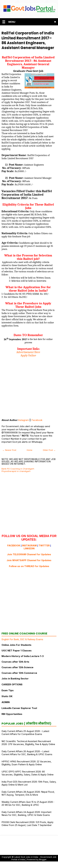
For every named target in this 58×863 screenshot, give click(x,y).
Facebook (37, 420)
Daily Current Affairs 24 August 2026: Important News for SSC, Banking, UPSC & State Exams (26, 813)
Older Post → (49, 450)
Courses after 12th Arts (15, 661)
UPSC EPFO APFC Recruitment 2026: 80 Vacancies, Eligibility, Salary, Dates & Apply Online (28, 773)
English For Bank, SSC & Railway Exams (22, 639)
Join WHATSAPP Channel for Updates (29, 560)
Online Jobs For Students (16, 644)
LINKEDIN (29, 548)
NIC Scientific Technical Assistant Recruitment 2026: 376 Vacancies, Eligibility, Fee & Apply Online (28, 743)
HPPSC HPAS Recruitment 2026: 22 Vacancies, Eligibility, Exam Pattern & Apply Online (27, 763)
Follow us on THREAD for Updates (29, 566)
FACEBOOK (13, 545)
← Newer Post (9, 450)
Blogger (43, 859)
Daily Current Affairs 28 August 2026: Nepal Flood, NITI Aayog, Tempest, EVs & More (28, 793)
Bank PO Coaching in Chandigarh (18, 468)
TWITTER (44, 545)
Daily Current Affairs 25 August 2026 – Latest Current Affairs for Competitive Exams (25, 733)
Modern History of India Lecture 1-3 (23, 656)
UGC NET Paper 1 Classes (17, 650)
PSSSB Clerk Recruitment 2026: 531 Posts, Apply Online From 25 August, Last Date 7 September (27, 824)
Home (29, 450)
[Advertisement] (29, 386)
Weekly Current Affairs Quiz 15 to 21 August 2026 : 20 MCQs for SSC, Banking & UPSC (28, 803)
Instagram (23, 420)
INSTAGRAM (29, 545)
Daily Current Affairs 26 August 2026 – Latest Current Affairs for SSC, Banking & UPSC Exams (27, 753)
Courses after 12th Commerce (19, 672)
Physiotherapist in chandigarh (16, 471)
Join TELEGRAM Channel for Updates (29, 554)
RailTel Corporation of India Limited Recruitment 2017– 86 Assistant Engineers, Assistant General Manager (28, 40)
